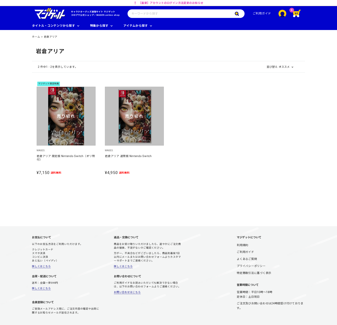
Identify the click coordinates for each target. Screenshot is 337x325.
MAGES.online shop (108, 15)
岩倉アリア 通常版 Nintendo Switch (128, 156)
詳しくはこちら (41, 266)
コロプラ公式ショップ (82, 15)
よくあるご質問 (247, 259)
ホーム (36, 36)
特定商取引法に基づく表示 (254, 273)
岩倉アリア (50, 36)
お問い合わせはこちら (127, 292)
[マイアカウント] (282, 14)
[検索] (240, 13)
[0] (299, 14)
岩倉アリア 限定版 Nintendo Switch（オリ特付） (66, 158)
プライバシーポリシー (251, 266)
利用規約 (242, 245)
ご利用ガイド (262, 13)
